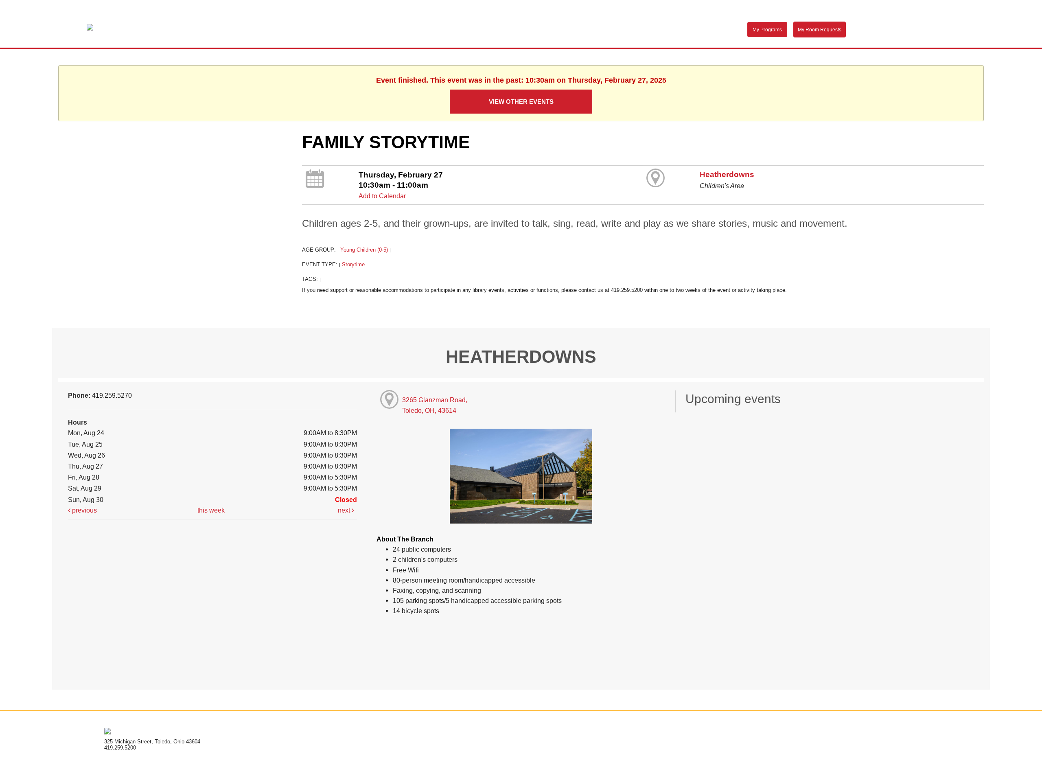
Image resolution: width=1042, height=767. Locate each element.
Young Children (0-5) (364, 250)
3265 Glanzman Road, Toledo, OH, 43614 (434, 405)
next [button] (345, 510)
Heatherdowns (727, 174)
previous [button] (83, 510)
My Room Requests (819, 30)
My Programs (767, 30)
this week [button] (211, 510)
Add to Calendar (382, 195)
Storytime (353, 264)
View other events (521, 101)
